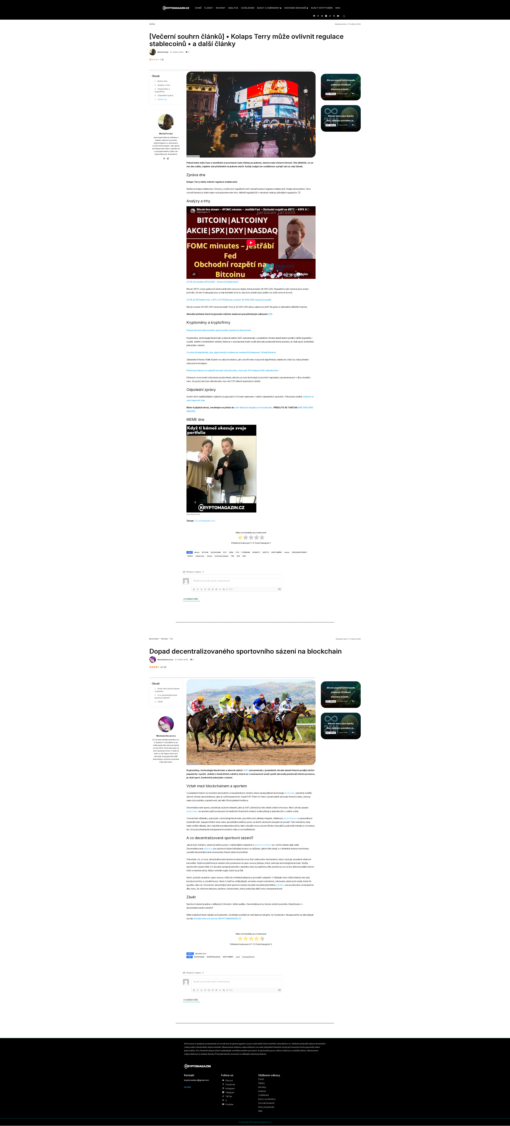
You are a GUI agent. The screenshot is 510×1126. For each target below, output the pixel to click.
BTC (224, 552)
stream (209, 556)
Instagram (230, 1088)
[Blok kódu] (220, 589)
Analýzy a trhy (164, 85)
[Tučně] (194, 589)
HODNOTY (256, 552)
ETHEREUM (246, 552)
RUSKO (190, 556)
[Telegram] (326, 16)
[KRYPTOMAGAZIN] (197, 1066)
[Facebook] (318, 16)
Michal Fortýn (163, 52)
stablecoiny (200, 556)
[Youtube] (338, 16)
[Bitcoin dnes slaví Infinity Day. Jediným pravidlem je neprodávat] (341, 118)
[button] (343, 16)
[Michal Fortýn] (153, 52)
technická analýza (221, 556)
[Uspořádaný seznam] (209, 589)
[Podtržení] (201, 589)
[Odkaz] (224, 589)
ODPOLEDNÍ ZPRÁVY (299, 552)
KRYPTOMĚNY (276, 552)
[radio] (240, 538)
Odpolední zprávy (165, 95)
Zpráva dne (162, 81)
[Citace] (216, 589)
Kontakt (187, 1087)
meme (286, 552)
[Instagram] (322, 16)
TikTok (228, 1096)
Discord (229, 1080)
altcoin (196, 552)
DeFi (239, 338)
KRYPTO (266, 552)
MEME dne (162, 99)
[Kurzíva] (198, 589)
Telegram (229, 1092)
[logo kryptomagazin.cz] (176, 8)
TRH (232, 556)
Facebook (230, 1084)
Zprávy (152, 24)
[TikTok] (330, 16)
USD (244, 556)
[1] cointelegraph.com (205, 520)
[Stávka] (205, 589)
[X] (334, 16)
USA (238, 556)
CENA (231, 552)
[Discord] (314, 16)
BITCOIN (205, 552)
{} (227, 589)
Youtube (229, 1104)
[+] (231, 589)
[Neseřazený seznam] (212, 589)
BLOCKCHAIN (216, 552)
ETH (237, 552)
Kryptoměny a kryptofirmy (162, 90)
